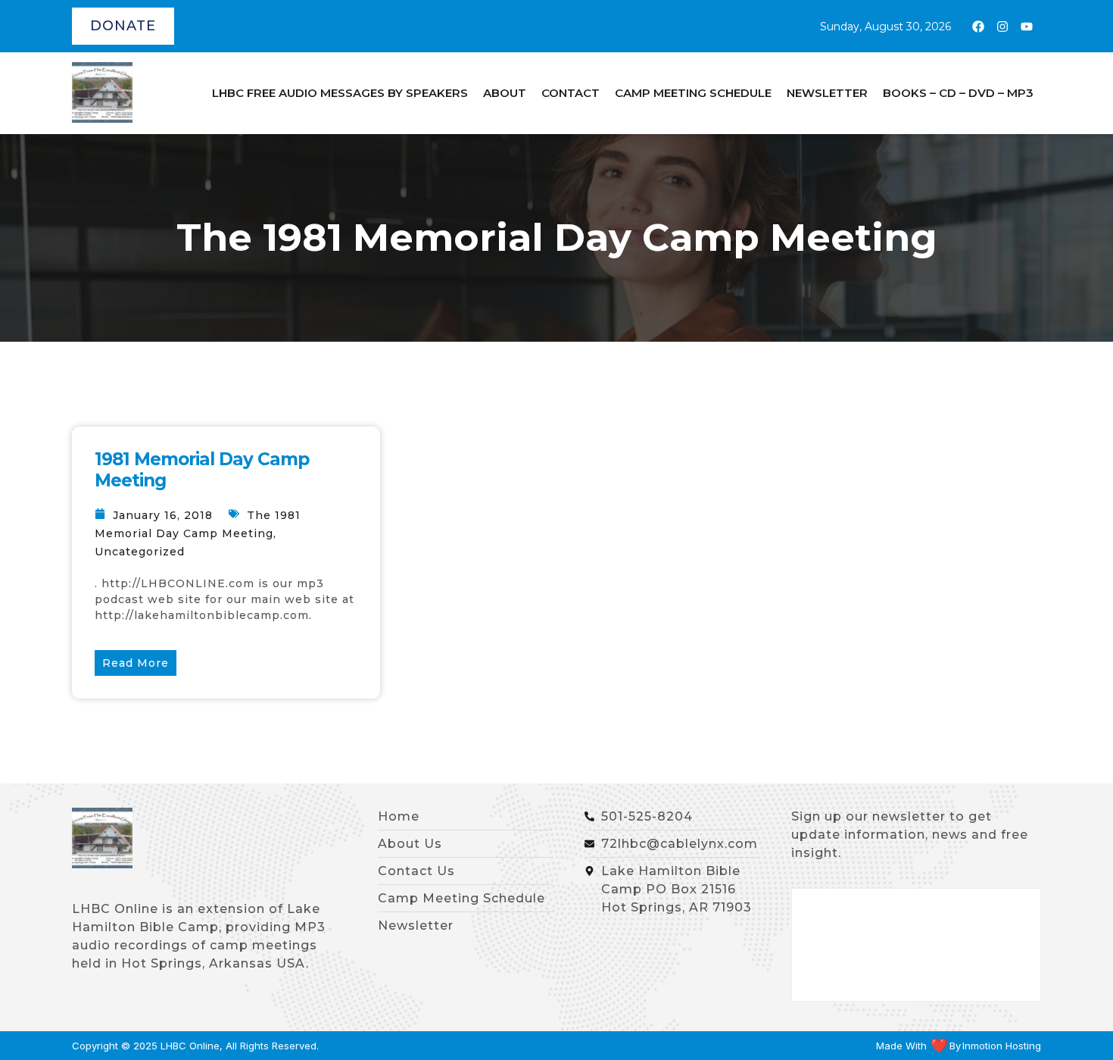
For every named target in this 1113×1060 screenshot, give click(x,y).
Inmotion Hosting (1001, 1046)
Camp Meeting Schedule (693, 93)
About (504, 93)
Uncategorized (140, 551)
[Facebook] (978, 26)
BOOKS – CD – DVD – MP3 (958, 93)
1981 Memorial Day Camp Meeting (202, 470)
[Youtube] (1027, 26)
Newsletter (827, 93)
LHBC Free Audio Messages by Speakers (340, 93)
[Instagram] (1002, 26)
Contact (570, 93)
